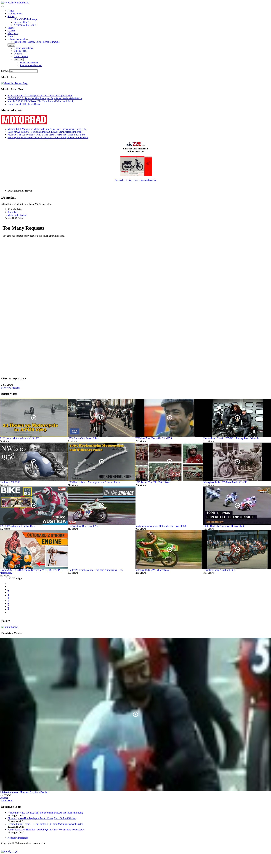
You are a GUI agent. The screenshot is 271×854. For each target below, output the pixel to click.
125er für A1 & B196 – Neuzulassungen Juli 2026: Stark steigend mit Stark (45, 131)
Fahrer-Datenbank (17, 39)
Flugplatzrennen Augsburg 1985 (219, 570)
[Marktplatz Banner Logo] (14, 83)
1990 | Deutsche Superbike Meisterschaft (223, 526)
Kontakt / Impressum (18, 837)
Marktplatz (13, 33)
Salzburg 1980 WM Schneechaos (152, 570)
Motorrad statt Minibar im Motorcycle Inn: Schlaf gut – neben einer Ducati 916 (47, 129)
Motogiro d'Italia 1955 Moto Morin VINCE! (225, 482)
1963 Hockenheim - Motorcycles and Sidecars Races (94, 482)
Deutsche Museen (29, 62)
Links (11, 45)
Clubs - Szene (21, 56)
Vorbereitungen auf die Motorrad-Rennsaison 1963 (161, 526)
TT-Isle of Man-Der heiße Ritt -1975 (154, 438)
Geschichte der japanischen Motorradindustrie (135, 180)
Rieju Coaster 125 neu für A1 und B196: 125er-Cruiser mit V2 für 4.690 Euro (46, 134)
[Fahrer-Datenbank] (27, 39)
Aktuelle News (15, 13)
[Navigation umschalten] (2, 6)
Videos (11, 27)
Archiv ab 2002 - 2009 (25, 25)
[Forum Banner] (9, 627)
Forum (11, 36)
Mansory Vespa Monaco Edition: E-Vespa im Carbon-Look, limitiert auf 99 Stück (48, 137)
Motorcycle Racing (10, 387)
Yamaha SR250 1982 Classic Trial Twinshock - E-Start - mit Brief (40, 101)
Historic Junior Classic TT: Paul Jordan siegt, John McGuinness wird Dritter (45, 824)
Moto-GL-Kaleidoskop (25, 19)
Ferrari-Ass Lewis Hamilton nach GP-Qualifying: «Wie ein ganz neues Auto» (46, 829)
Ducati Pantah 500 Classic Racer (24, 104)
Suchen (5, 71)
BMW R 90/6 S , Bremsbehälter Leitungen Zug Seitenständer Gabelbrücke (45, 98)
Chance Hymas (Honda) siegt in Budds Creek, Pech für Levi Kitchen (42, 818)
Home (11, 10)
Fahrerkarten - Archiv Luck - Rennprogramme (37, 42)
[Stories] (15, 17)
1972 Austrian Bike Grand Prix (83, 526)
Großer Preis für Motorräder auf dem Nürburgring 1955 (95, 570)
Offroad (18, 53)
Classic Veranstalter (23, 48)
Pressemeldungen (22, 22)
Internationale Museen (31, 65)
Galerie (11, 30)
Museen (18, 59)
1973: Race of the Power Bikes (83, 438)
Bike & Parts (20, 50)
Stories (11, 16)
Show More (7, 800)
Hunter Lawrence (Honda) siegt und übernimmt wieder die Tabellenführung (45, 812)
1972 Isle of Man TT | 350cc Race (153, 482)
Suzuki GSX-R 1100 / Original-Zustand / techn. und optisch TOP (40, 95)
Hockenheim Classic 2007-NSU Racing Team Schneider (231, 438)
